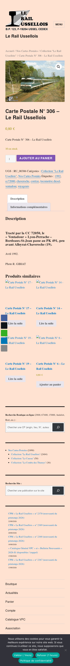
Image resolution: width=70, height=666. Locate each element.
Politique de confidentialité (36, 660)
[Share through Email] (4, 348)
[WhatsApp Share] (4, 333)
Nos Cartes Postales (27, 51)
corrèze (35, 181)
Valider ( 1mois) (23, 655)
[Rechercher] (58, 491)
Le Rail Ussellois (21, 36)
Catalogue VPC (15, 619)
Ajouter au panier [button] (50, 384)
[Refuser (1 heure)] (65, 650)
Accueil (9, 51)
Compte (10, 610)
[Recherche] (58, 427)
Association (12, 628)
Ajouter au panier (35, 158)
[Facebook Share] (4, 318)
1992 (58, 176)
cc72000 (10, 181)
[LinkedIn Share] (4, 340)
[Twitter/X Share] (4, 325)
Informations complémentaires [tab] (28, 207)
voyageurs (23, 186)
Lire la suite (15, 323)
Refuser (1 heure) (47, 655)
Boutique (11, 584)
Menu (59, 24)
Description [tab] (17, 198)
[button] (58, 66)
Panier (9, 601)
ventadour (10, 186)
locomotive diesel (50, 181)
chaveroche (23, 181)
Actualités (11, 593)
